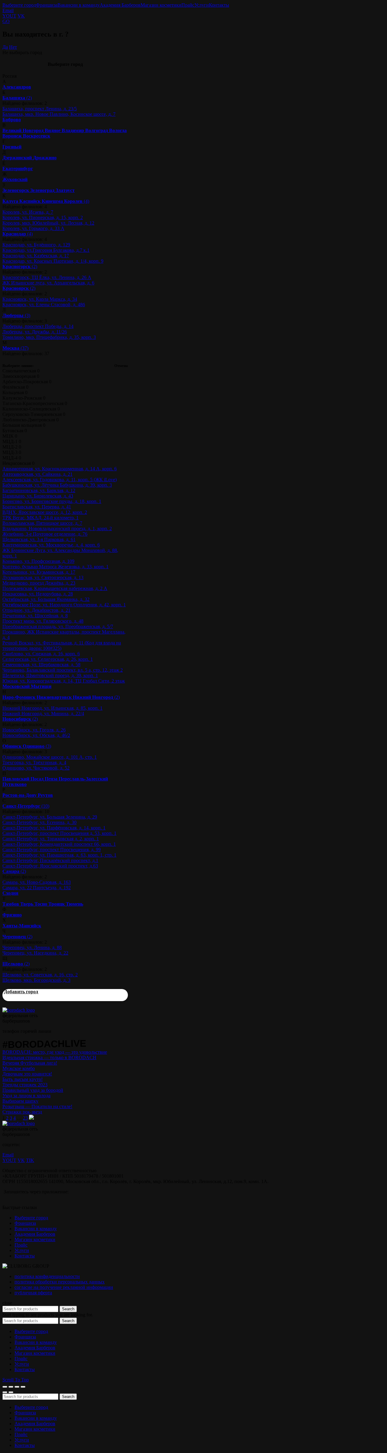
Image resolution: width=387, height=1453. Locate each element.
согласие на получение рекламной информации (64, 1287)
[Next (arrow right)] (10, 1392)
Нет (13, 47)
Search (68, 1309)
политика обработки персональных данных (60, 1281)
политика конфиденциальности (47, 1276)
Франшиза (46, 5)
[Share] (10, 1387)
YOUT (9, 15)
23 (25, 1118)
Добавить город (21, 991)
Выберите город (19, 5)
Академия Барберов (120, 5)
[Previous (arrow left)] (4, 1392)
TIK (30, 1160)
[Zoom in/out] (23, 1387)
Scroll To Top (15, 1379)
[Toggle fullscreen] (17, 1387)
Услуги (201, 5)
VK (21, 15)
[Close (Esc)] (4, 1387)
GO (6, 21)
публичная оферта (33, 1292)
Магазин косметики (161, 5)
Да (5, 47)
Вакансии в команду (78, 5)
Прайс (187, 5)
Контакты (219, 5)
